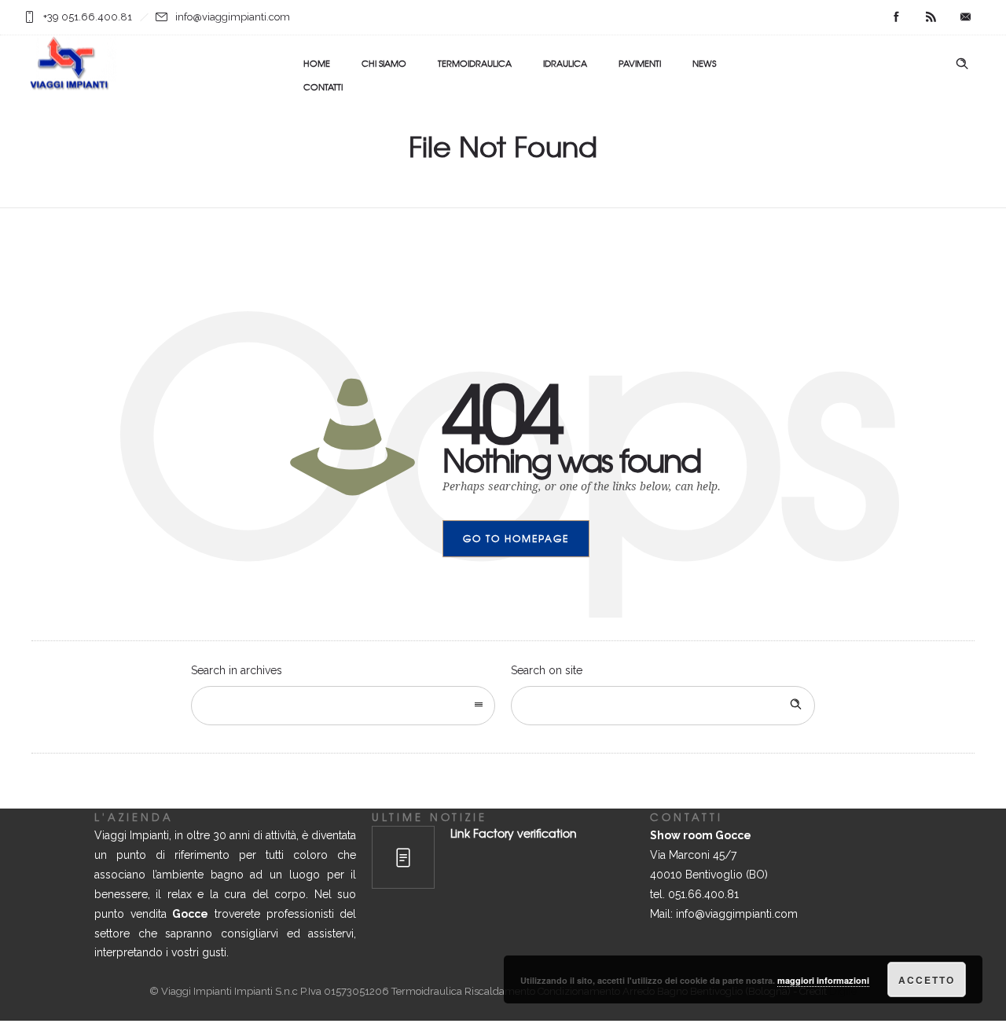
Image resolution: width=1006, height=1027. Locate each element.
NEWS (704, 63)
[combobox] (343, 705)
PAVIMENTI (640, 63)
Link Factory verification (513, 833)
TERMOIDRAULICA (475, 63)
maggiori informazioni (823, 980)
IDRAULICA (565, 63)
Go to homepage (516, 538)
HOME (316, 63)
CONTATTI (323, 86)
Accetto (926, 980)
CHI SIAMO (384, 63)
